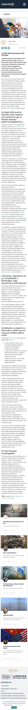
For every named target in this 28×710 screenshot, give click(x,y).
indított (12, 340)
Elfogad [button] (14, 707)
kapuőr (4, 498)
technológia (10, 498)
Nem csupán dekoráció (9, 553)
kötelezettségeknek (11, 108)
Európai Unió (19, 496)
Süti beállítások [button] (19, 705)
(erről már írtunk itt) (18, 126)
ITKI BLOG (7, 14)
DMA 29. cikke (12, 338)
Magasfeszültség (8, 615)
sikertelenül (11, 296)
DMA (13, 496)
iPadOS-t (5, 229)
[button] (24, 4)
